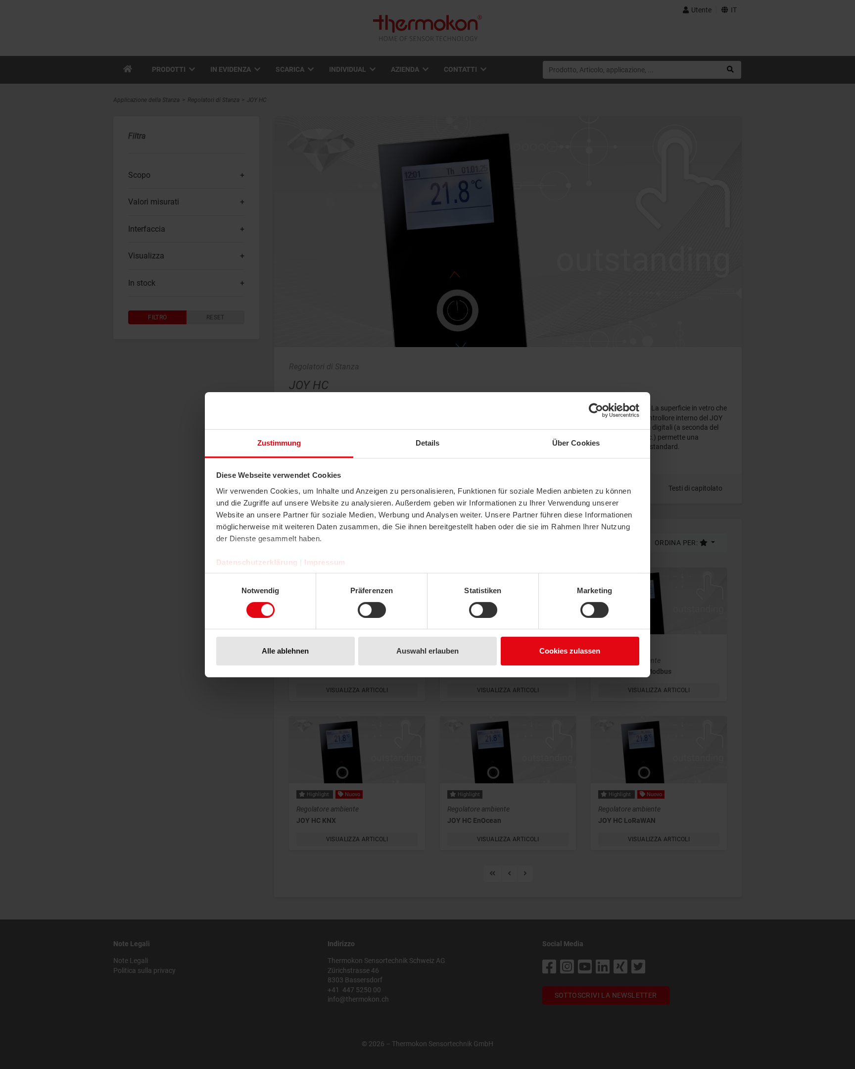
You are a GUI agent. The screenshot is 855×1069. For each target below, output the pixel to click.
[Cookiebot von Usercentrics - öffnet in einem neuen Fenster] (596, 410)
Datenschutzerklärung (257, 562)
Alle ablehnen (285, 651)
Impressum (324, 562)
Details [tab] (428, 442)
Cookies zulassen (569, 651)
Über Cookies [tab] (576, 442)
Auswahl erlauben (427, 651)
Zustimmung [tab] (279, 442)
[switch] (372, 610)
